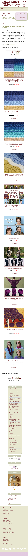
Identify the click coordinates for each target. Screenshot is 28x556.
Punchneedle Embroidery (8, 532)
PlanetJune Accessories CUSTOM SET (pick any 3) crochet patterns (14, 206)
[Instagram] (14, 548)
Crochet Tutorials (7, 528)
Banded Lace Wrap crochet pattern (14, 268)
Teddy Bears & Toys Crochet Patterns (13, 404)
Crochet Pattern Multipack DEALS (13, 429)
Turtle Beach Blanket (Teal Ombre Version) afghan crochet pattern (14, 143)
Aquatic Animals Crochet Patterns (14, 399)
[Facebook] (10, 548)
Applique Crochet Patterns (13, 416)
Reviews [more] (14, 472)
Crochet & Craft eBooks (14, 435)
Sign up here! (22, 17)
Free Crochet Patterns (8, 529)
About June (5, 539)
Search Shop (14, 462)
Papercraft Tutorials (13, 442)
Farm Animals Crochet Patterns (14, 396)
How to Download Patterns (13, 495)
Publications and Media (8, 544)
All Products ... (12, 451)
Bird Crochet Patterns (14, 401)
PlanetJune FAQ (6, 542)
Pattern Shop (6, 520)
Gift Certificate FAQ (12, 502)
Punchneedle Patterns (14, 440)
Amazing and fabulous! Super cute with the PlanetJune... (14, 487)
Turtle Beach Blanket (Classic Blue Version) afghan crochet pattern (14, 112)
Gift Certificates (12, 438)
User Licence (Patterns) (8, 521)
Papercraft (5, 534)
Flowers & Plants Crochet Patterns (15, 413)
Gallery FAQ (10, 503)
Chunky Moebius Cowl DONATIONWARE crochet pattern (14, 361)
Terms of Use (10, 499)
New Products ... (13, 447)
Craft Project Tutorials (8, 531)
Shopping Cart (22, 19)
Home (4, 509)
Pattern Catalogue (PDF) (8, 523)
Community (5, 512)
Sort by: (3, 44)
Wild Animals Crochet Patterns (14, 392)
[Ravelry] (21, 548)
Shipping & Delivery (12, 496)
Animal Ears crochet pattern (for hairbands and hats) (14, 237)
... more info (14, 87)
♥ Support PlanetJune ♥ (8, 515)
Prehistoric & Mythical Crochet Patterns (14, 407)
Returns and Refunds (12, 498)
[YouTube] (18, 548)
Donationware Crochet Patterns (14, 432)
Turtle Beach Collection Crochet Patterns (14, 420)
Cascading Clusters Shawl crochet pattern (14, 299)
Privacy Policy (6, 543)
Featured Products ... (14, 449)
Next (20, 51)
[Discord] (25, 548)
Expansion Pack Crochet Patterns (14, 423)
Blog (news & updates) (8, 510)
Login (21, 13)
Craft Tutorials (12, 444)
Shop (3, 23)
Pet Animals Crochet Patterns (13, 389)
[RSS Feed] (6, 548)
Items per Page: (12, 54)
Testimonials (6, 540)
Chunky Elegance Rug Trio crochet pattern (14, 330)
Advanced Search (14, 468)
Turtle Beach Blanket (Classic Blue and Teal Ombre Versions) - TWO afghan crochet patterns (14, 80)
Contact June (10, 500)
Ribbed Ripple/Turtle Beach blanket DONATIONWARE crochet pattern (14, 175)
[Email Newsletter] (3, 548)
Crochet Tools (12, 437)
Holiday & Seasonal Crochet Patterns (13, 410)
